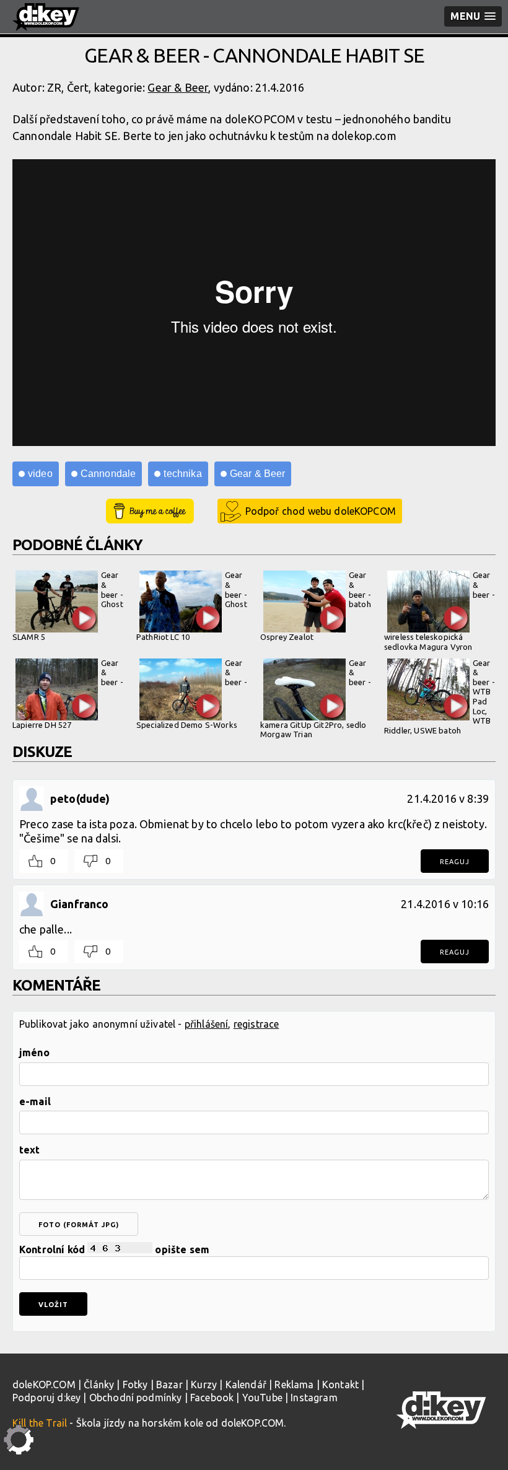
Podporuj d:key (46, 1397)
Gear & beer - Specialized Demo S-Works (191, 693)
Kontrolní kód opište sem (114, 1249)
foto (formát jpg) (78, 1224)
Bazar (169, 1384)
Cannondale (108, 473)
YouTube (262, 1397)
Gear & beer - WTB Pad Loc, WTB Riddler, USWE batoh (439, 696)
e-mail (35, 1101)
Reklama (293, 1384)
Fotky (135, 1384)
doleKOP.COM (44, 1384)
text (29, 1149)
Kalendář (246, 1384)
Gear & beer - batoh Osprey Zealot (315, 606)
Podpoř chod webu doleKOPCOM (320, 511)
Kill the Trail (39, 1422)
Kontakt (340, 1384)
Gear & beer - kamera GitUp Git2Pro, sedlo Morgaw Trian (315, 698)
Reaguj (455, 861)
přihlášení (207, 1024)
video (40, 473)
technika (182, 473)
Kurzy (204, 1384)
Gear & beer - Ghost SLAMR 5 (67, 606)
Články (99, 1384)
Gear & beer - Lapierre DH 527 (67, 693)
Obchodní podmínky (135, 1397)
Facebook (212, 1397)
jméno (34, 1052)
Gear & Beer (177, 87)
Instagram (314, 1397)
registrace (256, 1024)
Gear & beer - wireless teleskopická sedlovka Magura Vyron (439, 611)
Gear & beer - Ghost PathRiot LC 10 (191, 606)
